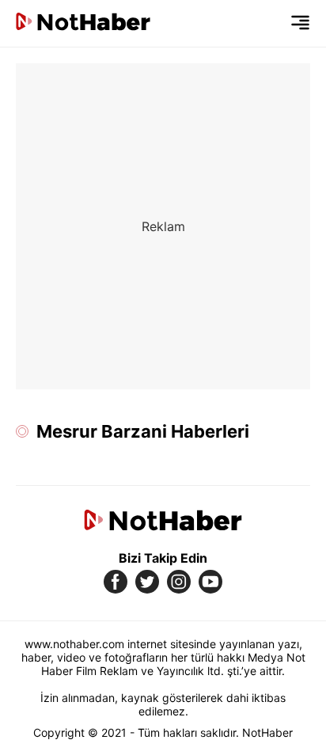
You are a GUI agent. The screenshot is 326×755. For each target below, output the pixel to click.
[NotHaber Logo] (83, 23)
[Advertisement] (163, 226)
